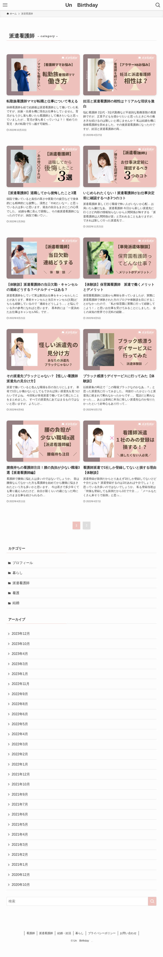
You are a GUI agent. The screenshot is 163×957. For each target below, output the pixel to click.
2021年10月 (21, 784)
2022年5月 (20, 724)
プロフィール (23, 563)
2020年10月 (21, 884)
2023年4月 (20, 654)
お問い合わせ (128, 933)
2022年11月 (21, 684)
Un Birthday (82, 5)
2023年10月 (21, 644)
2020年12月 (21, 874)
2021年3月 (20, 844)
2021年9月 (20, 794)
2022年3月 (20, 744)
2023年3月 (20, 664)
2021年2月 (20, 854)
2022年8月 (20, 704)
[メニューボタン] (5, 5)
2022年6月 (20, 714)
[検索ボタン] (158, 5)
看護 (16, 593)
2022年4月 (20, 734)
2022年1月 (20, 764)
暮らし (18, 573)
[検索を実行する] (152, 901)
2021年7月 (20, 804)
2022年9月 (20, 694)
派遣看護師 (21, 583)
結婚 (16, 603)
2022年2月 (20, 754)
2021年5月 (20, 824)
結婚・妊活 (64, 933)
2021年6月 (20, 814)
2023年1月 (20, 674)
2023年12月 (21, 633)
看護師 (31, 933)
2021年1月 (20, 864)
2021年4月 (20, 834)
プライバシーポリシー (102, 933)
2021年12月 (21, 774)
